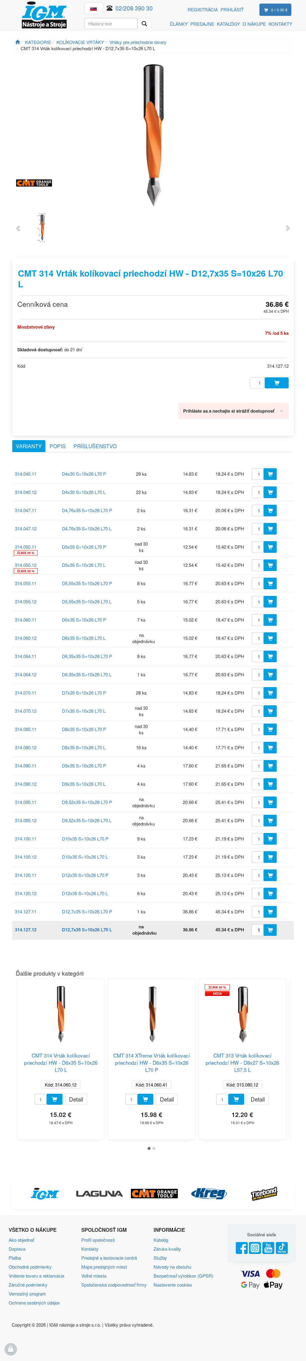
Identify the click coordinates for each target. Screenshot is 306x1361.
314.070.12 (25, 711)
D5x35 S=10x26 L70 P (84, 547)
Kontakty (90, 1249)
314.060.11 (25, 620)
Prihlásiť (232, 9)
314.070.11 (25, 692)
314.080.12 (25, 747)
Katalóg (161, 1240)
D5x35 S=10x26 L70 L (83, 565)
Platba (15, 1258)
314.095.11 (25, 802)
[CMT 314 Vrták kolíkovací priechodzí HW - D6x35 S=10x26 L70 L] (61, 1012)
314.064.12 (25, 674)
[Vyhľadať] (144, 23)
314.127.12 (25, 929)
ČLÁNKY (179, 24)
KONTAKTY (280, 24)
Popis (58, 446)
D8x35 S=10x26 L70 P (84, 729)
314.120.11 (25, 875)
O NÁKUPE (254, 24)
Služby (160, 1258)
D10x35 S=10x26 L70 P (85, 838)
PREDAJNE (202, 24)
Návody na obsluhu (172, 1267)
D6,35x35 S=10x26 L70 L (86, 674)
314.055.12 (25, 601)
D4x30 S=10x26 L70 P (84, 474)
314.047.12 (25, 528)
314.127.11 (25, 911)
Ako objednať (21, 1240)
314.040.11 (25, 474)
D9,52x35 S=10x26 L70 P (87, 802)
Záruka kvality (167, 1249)
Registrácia (203, 9)
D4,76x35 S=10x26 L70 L (86, 528)
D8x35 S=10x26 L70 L (83, 747)
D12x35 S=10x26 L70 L (85, 893)
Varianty (29, 446)
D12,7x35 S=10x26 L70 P (87, 911)
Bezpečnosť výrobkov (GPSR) (183, 1275)
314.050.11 (25, 547)
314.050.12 (25, 565)
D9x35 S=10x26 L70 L (83, 784)
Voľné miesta (93, 1275)
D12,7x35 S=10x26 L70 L (87, 929)
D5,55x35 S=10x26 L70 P (87, 583)
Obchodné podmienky (30, 1267)
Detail (76, 1099)
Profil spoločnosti (98, 1240)
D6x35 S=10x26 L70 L (83, 638)
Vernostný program (27, 1293)
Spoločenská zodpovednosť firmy (114, 1284)
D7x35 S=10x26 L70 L (83, 711)
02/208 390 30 (134, 8)
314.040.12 (25, 492)
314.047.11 (25, 510)
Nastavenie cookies (173, 1284)
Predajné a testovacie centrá (109, 1258)
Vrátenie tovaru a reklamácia (36, 1275)
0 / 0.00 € (279, 10)
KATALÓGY (228, 24)
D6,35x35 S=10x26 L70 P (87, 656)
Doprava (17, 1249)
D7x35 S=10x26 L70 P (84, 692)
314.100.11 (25, 838)
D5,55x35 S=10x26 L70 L (86, 601)
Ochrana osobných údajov (34, 1302)
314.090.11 (25, 765)
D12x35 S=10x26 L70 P (85, 875)
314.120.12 (25, 893)
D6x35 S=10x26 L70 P (84, 620)
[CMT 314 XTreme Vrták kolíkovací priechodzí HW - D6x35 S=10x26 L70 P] (151, 1012)
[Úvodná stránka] (17, 42)
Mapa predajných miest (104, 1267)
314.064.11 (25, 656)
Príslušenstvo (95, 446)
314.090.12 (25, 784)
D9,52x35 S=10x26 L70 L (86, 820)
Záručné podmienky (28, 1284)
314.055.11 (25, 583)
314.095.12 (25, 820)
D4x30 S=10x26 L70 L (83, 492)
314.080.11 (25, 729)
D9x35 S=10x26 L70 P (84, 765)
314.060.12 (25, 638)
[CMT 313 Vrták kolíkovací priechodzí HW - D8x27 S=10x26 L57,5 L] (242, 1012)
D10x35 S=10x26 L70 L (85, 857)
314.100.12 (25, 857)
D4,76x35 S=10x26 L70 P (87, 510)
